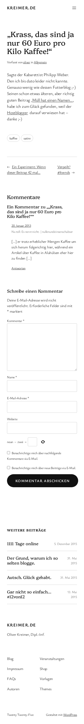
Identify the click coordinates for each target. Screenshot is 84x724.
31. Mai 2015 (68, 577)
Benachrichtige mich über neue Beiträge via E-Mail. (44, 468)
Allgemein (40, 62)
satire (27, 138)
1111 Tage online (22, 543)
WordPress (70, 714)
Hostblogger (17, 112)
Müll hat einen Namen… (52, 100)
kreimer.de (21, 7)
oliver (26, 62)
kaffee (13, 138)
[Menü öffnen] (74, 8)
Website (12, 419)
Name (12, 377)
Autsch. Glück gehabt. (29, 577)
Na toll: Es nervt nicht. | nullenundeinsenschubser (42, 231)
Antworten (18, 268)
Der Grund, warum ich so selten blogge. (32, 560)
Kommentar (15, 320)
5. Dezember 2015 (65, 543)
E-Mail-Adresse (18, 398)
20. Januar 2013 (21, 225)
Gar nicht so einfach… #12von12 (29, 594)
